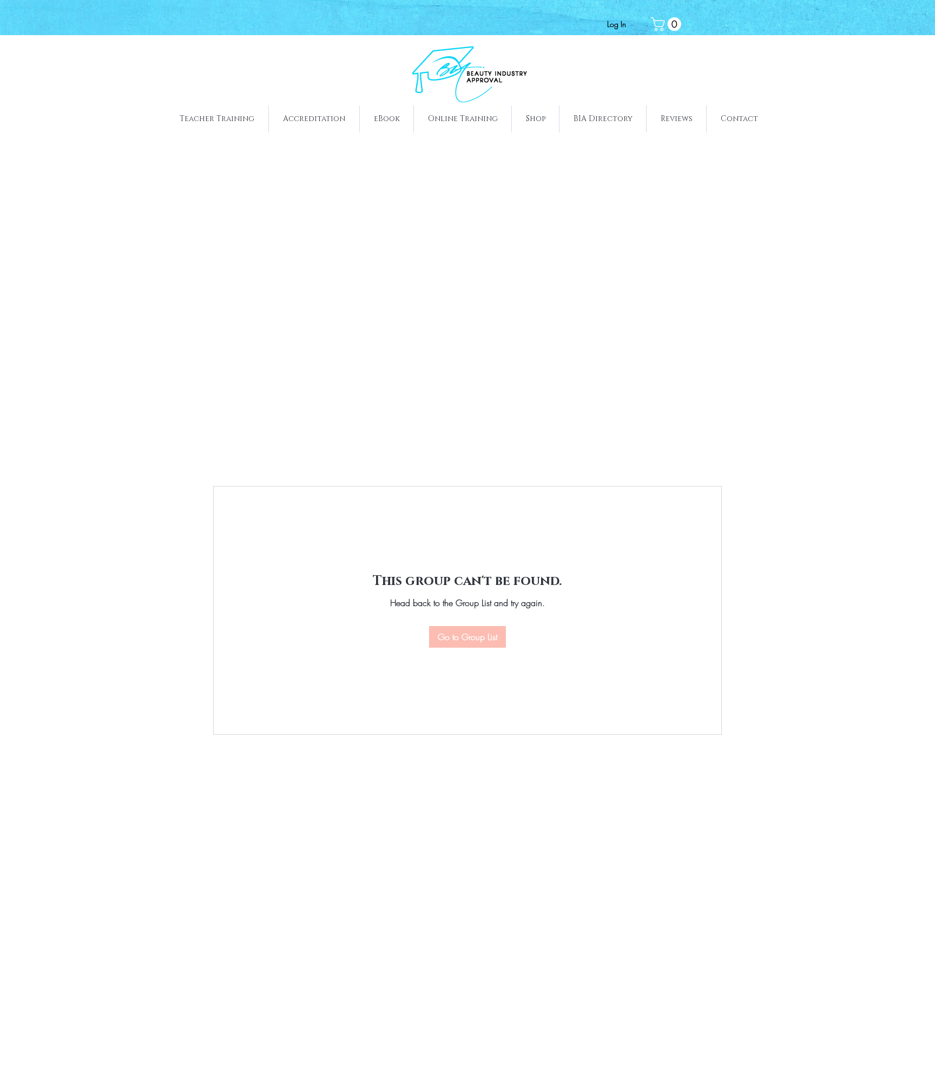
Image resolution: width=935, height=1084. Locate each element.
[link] (667, 24)
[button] (217, 118)
